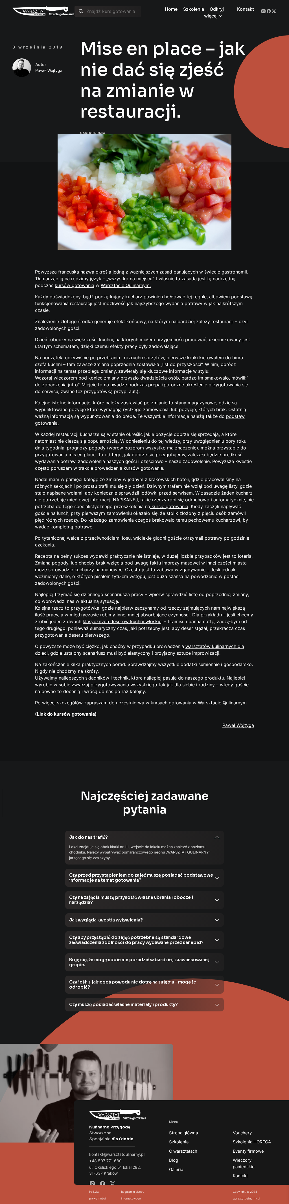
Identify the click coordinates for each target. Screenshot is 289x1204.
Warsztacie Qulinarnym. (126, 285)
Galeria (176, 1169)
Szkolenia (179, 1142)
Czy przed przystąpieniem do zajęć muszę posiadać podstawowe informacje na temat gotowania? (141, 877)
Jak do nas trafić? (88, 837)
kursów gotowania (74, 285)
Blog (173, 1160)
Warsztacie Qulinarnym (222, 702)
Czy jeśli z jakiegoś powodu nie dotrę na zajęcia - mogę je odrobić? (132, 984)
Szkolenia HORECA (252, 1142)
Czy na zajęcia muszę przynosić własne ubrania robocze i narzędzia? (131, 900)
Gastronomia (92, 132)
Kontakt (240, 1175)
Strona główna (183, 1132)
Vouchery (242, 1132)
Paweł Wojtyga (238, 725)
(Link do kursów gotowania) (66, 714)
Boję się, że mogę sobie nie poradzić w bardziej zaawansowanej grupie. (139, 962)
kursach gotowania (171, 702)
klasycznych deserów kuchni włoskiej (123, 621)
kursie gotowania (169, 506)
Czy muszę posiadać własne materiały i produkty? (123, 1004)
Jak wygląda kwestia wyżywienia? (106, 920)
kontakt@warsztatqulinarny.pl (116, 1154)
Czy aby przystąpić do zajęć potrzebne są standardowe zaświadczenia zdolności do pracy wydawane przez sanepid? (136, 940)
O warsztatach (183, 1151)
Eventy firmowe (248, 1151)
